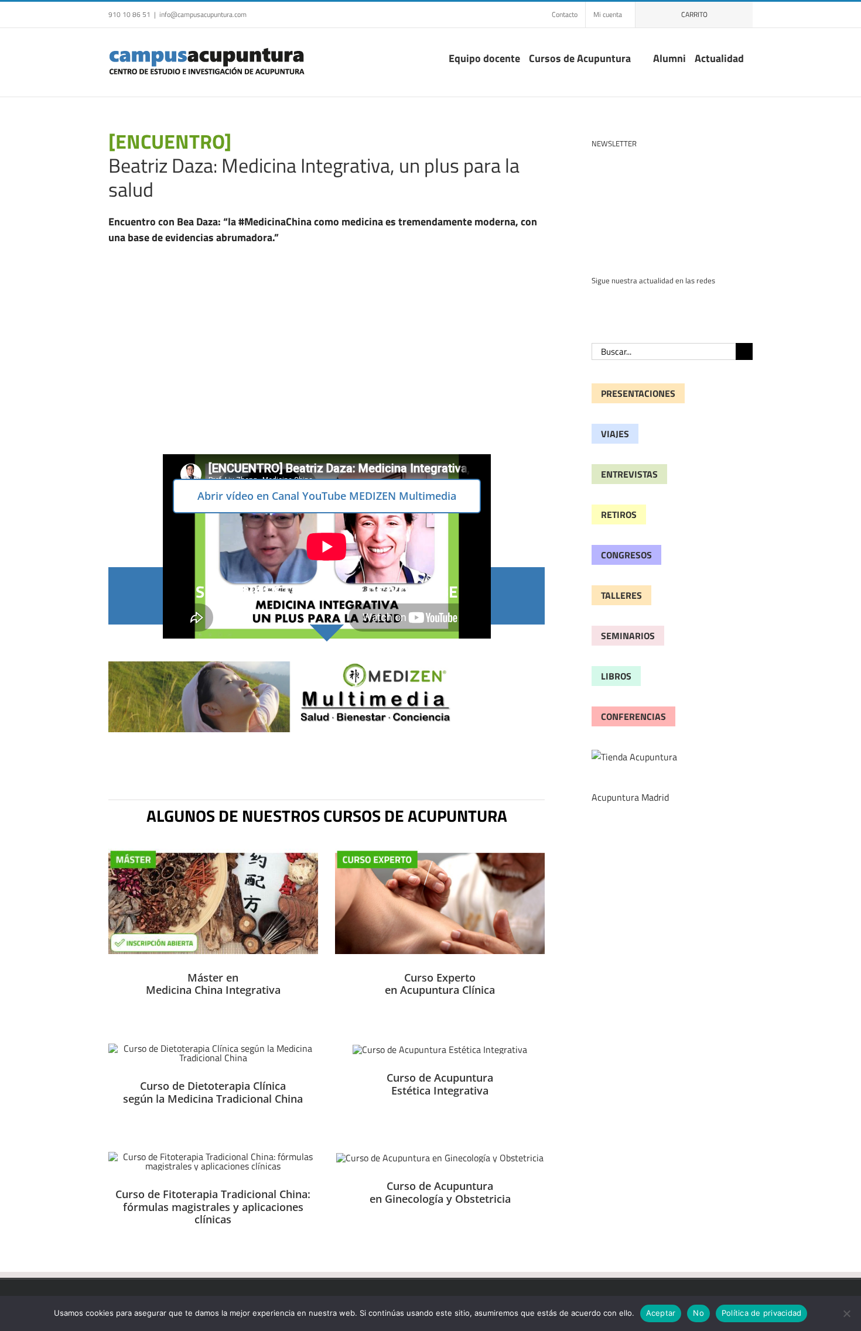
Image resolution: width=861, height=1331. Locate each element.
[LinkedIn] (632, 302)
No (698, 1313)
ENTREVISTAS (629, 474)
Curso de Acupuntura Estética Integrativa (440, 1084)
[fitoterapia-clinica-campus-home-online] (213, 1157)
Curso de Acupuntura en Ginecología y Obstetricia (440, 1192)
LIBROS (616, 676)
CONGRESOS (626, 555)
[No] (846, 1313)
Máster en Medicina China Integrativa (213, 983)
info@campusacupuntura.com (203, 14)
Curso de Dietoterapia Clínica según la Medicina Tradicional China (213, 1092)
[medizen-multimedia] (326, 666)
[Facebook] (596, 302)
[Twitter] (650, 302)
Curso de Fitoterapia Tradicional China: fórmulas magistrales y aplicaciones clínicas (212, 1206)
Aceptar (661, 1313)
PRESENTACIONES (638, 393)
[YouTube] (614, 302)
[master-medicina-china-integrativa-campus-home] (213, 853)
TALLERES (621, 595)
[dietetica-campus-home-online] (213, 1048)
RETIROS (619, 514)
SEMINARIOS (628, 636)
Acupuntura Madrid (630, 797)
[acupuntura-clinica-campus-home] (440, 853)
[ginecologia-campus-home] (440, 1158)
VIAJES (615, 434)
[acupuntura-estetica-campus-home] (440, 1049)
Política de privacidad (762, 1313)
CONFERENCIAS (633, 716)
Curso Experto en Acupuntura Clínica (440, 983)
